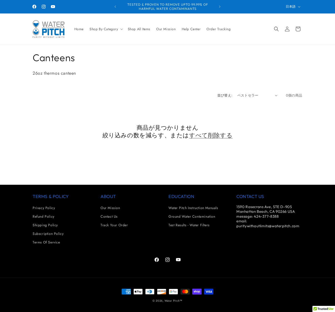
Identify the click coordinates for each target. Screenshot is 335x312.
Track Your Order (114, 225)
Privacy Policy (44, 207)
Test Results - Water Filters (189, 225)
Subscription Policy (48, 233)
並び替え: (224, 95)
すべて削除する (210, 135)
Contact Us (109, 216)
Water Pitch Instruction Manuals (193, 207)
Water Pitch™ (173, 301)
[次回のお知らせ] (219, 6)
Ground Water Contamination (191, 216)
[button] (106, 29)
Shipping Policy (45, 225)
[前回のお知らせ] (115, 6)
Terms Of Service (46, 242)
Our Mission (110, 207)
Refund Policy (43, 216)
